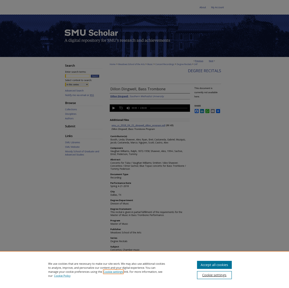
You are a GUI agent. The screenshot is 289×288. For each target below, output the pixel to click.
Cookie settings (113, 272)
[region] (144, 269)
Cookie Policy (62, 276)
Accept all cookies (214, 265)
